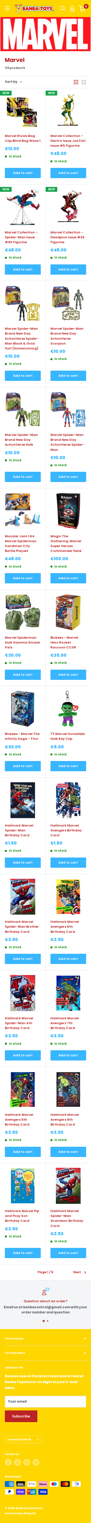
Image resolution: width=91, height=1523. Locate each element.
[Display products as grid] (76, 82)
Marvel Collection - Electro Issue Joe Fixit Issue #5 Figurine (68, 141)
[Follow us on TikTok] (36, 1462)
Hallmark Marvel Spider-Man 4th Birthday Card (19, 1023)
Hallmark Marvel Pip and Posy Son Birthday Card (22, 1216)
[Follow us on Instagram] (26, 1462)
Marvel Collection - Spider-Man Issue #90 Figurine (21, 237)
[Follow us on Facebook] (8, 1462)
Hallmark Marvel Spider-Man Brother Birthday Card (22, 926)
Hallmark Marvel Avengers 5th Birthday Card (19, 1119)
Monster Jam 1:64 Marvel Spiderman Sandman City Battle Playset (20, 543)
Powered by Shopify (20, 1513)
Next (77, 1272)
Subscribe (21, 1416)
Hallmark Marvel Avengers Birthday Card (66, 830)
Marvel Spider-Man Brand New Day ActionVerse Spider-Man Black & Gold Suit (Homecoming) (22, 338)
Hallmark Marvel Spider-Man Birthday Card (19, 830)
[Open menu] (7, 8)
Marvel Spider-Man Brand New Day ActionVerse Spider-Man (67, 442)
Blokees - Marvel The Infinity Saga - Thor (22, 736)
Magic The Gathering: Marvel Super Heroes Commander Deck (66, 543)
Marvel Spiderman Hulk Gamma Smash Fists (22, 642)
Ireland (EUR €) (19, 1439)
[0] (82, 8)
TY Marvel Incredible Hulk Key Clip (67, 736)
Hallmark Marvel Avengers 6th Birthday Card (64, 926)
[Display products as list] (84, 82)
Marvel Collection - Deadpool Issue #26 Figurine (67, 237)
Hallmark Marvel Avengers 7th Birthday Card (64, 1023)
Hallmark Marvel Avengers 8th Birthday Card (64, 1119)
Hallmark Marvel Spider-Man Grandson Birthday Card (66, 1218)
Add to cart (23, 173)
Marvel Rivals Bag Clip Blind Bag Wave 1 (23, 138)
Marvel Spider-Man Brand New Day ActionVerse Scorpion (66, 336)
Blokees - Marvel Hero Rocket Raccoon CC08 (64, 642)
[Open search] (63, 8)
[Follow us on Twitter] (17, 1462)
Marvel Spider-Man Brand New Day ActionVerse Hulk (21, 440)
